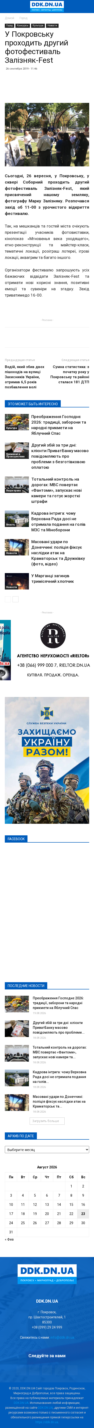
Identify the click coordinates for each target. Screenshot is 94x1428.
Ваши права (13, 490)
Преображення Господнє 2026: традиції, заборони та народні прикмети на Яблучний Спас (58, 1003)
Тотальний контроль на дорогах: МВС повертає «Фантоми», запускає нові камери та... (60, 1052)
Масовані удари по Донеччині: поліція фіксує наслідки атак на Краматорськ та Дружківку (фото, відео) (58, 552)
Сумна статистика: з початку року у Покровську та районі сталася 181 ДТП (69, 374)
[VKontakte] (60, 1370)
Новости (52, 25)
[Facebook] (21, 1370)
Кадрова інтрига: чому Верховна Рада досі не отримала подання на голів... (59, 1077)
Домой (9, 18)
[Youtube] (72, 1370)
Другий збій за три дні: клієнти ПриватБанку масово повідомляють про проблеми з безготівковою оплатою (60, 456)
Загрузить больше (45, 1121)
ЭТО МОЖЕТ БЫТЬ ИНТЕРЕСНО (33, 404)
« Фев (9, 1239)
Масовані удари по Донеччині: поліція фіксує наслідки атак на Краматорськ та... (59, 1101)
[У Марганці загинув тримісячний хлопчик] (17, 581)
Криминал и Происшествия (15, 455)
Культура (38, 25)
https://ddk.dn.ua (46, 1422)
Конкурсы (22, 25)
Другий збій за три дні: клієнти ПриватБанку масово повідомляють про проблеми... (59, 1027)
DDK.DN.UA (21, 1403)
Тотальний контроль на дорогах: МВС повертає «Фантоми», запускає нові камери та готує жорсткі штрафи (56, 490)
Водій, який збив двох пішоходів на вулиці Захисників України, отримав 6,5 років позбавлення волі (24, 377)
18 (23, 1214)
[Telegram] (34, 1370)
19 (35, 1214)
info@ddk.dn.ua (62, 1337)
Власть (10, 524)
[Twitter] (47, 1370)
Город (23, 18)
